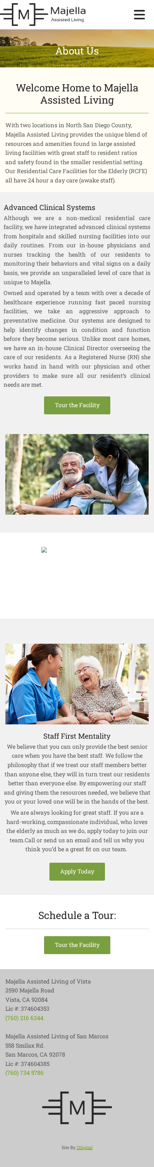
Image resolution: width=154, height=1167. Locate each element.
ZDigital (85, 1147)
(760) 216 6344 (24, 1017)
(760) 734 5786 (24, 1072)
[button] (77, 405)
